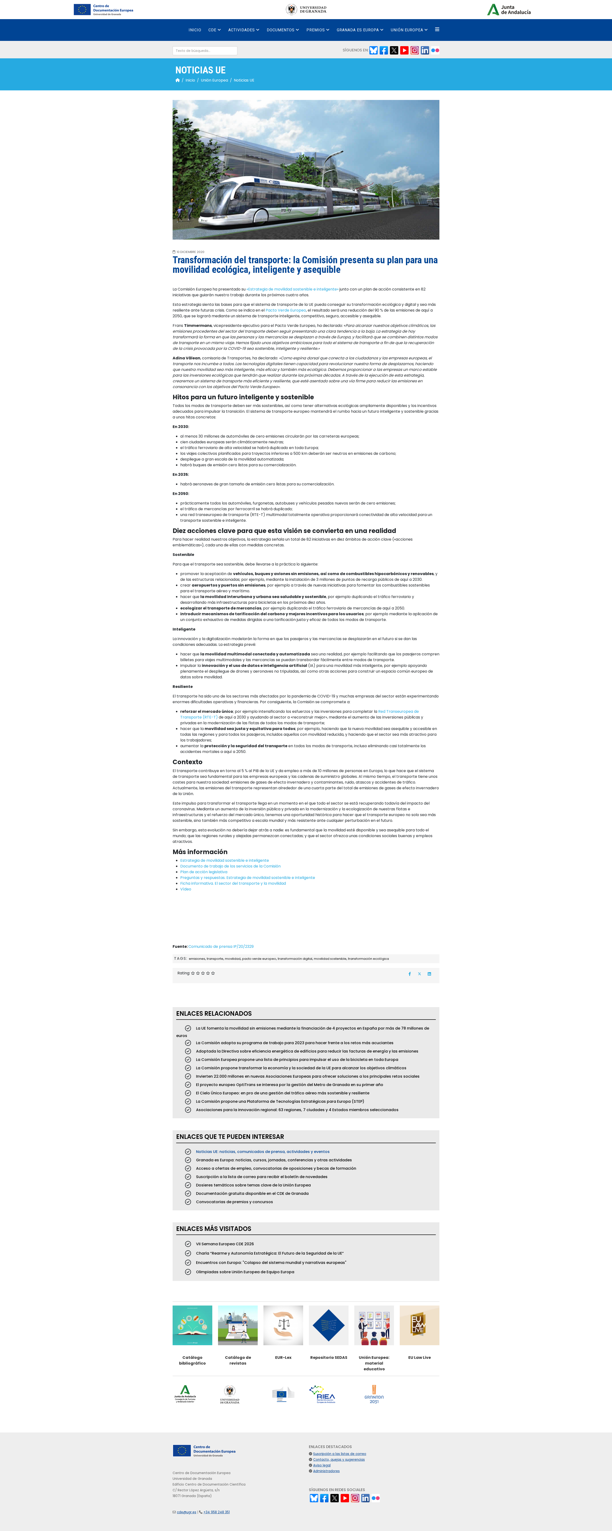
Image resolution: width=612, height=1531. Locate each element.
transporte (215, 958)
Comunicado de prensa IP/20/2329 (221, 946)
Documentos (281, 30)
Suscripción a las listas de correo (339, 1454)
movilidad (232, 958)
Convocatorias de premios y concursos (234, 1202)
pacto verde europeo (259, 958)
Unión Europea (407, 30)
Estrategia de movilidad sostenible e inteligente (224, 860)
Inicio (195, 30)
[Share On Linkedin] (429, 973)
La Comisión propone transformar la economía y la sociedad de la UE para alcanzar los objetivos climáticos (300, 1068)
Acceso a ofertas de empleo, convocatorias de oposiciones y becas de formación (275, 1168)
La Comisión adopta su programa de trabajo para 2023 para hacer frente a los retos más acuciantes (294, 1043)
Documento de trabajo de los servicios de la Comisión (230, 866)
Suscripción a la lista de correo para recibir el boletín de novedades (261, 1177)
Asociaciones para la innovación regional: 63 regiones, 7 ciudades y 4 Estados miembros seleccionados (297, 1110)
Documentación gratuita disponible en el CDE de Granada (252, 1193)
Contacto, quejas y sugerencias (339, 1459)
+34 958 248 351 (216, 1512)
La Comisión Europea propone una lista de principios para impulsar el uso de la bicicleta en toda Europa (296, 1059)
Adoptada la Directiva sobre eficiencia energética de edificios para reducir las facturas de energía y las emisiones (306, 1051)
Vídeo (185, 889)
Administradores (326, 1471)
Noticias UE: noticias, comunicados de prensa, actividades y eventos (262, 1151)
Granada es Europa (358, 30)
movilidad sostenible (330, 958)
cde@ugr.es (186, 1512)
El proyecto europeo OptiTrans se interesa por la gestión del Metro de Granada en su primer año (289, 1084)
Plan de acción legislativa (203, 872)
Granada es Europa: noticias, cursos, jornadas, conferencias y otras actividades (273, 1160)
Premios (315, 30)
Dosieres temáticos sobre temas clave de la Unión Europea (253, 1185)
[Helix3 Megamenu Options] (437, 29)
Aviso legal (322, 1465)
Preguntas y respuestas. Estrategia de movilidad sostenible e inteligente (247, 877)
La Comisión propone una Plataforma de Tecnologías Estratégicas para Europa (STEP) (279, 1101)
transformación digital (295, 958)
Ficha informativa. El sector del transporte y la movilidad (233, 883)
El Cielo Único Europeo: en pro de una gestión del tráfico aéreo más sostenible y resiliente (282, 1093)
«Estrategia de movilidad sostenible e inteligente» (292, 289)
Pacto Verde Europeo (286, 310)
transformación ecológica (368, 958)
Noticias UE (244, 80)
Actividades (241, 30)
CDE (212, 30)
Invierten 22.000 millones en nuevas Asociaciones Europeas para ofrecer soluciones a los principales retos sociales (307, 1076)
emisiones (197, 958)
